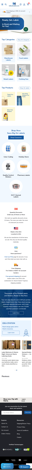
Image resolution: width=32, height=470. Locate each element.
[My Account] (24, 4)
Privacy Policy (21, 427)
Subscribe (27, 412)
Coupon (19, 437)
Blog (18, 434)
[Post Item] (11, 345)
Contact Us (4, 427)
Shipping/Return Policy (23, 424)
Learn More (16, 313)
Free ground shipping (13, 276)
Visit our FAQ (8, 257)
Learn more (23, 400)
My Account (5, 430)
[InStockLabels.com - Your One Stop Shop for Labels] (14, 4)
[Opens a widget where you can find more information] (24, 467)
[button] (7, 466)
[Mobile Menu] (3, 4)
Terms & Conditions (22, 430)
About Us (4, 423)
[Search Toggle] (6, 4)
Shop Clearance (16, 137)
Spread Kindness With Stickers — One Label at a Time (10, 354)
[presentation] (2, 12)
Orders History (5, 434)
